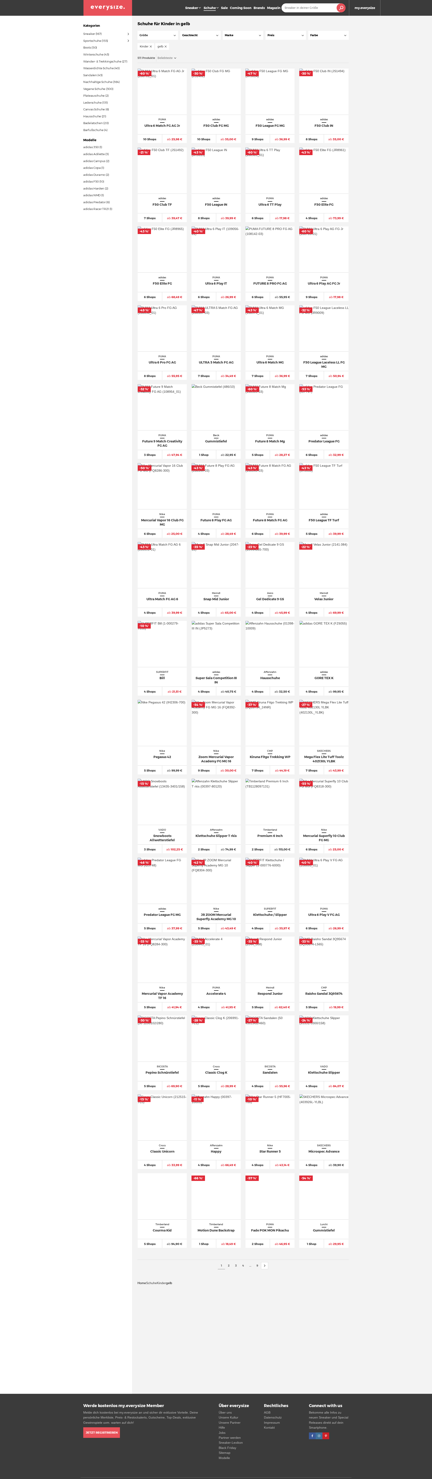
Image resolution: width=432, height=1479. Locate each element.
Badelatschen (93, 123)
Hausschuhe (92, 116)
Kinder (161, 1283)
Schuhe (151, 1283)
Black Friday (227, 1448)
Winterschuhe (93, 54)
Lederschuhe (92, 102)
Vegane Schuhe (94, 89)
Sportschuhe (92, 40)
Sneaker (191, 8)
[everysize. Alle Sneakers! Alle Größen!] (107, 8)
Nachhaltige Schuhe (97, 82)
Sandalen (90, 75)
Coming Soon (240, 8)
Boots (87, 47)
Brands (259, 8)
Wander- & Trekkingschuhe (102, 61)
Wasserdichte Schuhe (98, 68)
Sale (224, 8)
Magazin (273, 8)
